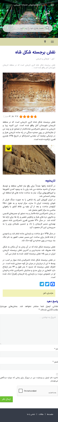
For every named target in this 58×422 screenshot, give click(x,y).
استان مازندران (39, 18)
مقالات (41, 414)
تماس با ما (31, 414)
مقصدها (50, 414)
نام (56, 348)
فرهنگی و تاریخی (42, 58)
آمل (24, 18)
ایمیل (55, 361)
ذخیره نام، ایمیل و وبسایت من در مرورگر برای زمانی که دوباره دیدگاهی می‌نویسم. (29, 379)
